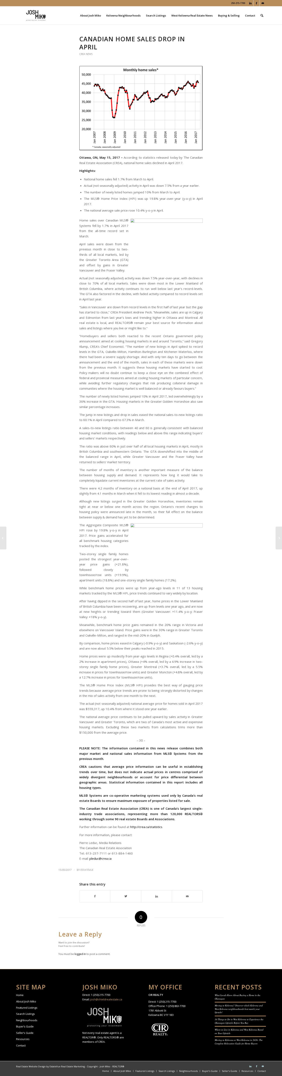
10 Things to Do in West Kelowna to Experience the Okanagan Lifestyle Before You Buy (239, 1021)
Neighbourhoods (26, 1020)
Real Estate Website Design (31, 1066)
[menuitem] (90, 15)
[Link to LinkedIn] (250, 3)
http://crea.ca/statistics (146, 827)
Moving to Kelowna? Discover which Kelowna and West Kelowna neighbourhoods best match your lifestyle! (239, 1009)
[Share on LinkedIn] (156, 896)
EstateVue (87, 870)
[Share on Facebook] (94, 896)
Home (20, 995)
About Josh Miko (26, 1001)
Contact (21, 1045)
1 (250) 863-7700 (175, 1006)
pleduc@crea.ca (100, 858)
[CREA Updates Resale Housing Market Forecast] (279, 538)
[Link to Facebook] (256, 3)
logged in (80, 954)
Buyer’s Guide (25, 1026)
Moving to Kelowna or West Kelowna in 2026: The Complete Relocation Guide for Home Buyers (239, 1041)
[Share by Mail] (187, 896)
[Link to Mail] (263, 3)
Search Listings (25, 1014)
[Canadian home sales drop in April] (141, 108)
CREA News (86, 54)
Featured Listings (26, 1007)
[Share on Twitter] (125, 896)
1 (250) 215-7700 (100, 995)
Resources (23, 1039)
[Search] (262, 15)
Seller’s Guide (24, 1033)
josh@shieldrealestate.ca (106, 999)
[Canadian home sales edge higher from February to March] (3, 538)
